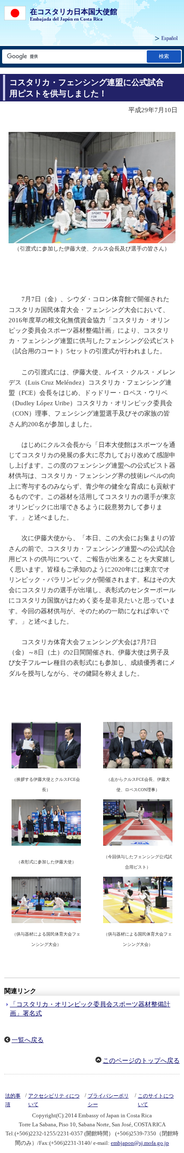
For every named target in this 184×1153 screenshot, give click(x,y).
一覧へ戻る (28, 1040)
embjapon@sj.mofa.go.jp (140, 1143)
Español (169, 38)
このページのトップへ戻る (141, 1060)
